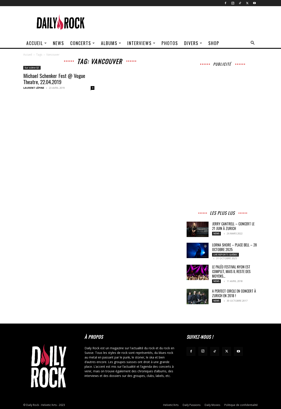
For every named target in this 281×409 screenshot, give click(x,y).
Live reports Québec (225, 254)
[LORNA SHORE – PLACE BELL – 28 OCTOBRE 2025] (198, 250)
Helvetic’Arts (170, 405)
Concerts (80, 43)
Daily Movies (212, 405)
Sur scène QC (32, 67)
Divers (191, 43)
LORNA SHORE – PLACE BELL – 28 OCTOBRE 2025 (234, 247)
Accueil (34, 43)
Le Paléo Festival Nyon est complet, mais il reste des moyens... (231, 271)
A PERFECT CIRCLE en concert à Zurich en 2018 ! (234, 293)
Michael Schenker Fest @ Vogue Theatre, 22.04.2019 (54, 79)
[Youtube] (254, 3)
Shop (213, 43)
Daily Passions (191, 405)
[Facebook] (225, 3)
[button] (252, 43)
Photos (170, 43)
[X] (247, 3)
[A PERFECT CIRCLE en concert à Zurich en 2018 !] (198, 296)
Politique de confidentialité (241, 405)
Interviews (139, 43)
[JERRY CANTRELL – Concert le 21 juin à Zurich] (198, 229)
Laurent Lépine (33, 87)
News (58, 43)
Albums (109, 43)
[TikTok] (240, 3)
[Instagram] (232, 3)
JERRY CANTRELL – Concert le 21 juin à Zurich (233, 226)
